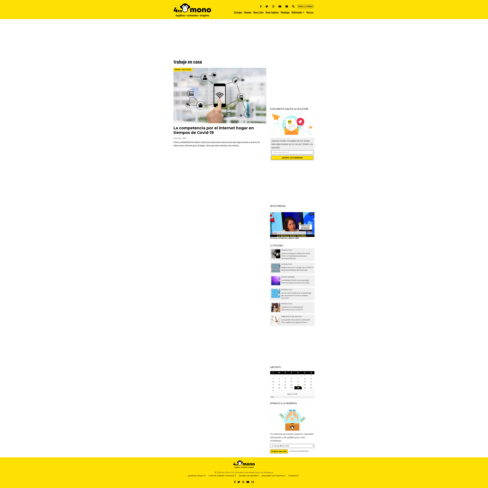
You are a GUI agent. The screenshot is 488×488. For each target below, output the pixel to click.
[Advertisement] (76, 37)
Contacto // (293, 476)
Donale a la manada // (248, 476)
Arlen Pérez (177, 138)
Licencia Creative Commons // (222, 476)
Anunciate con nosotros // (273, 476)
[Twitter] (266, 6)
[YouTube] (279, 6)
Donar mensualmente (299, 451)
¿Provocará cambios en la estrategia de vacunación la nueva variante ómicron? (296, 295)
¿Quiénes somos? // (196, 476)
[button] (293, 6)
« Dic (272, 397)
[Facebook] (260, 6)
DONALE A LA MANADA (305, 6)
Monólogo (286, 250)
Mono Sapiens (183, 69)
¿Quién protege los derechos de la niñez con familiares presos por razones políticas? (295, 255)
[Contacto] (286, 6)
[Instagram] (273, 6)
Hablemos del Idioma (291, 316)
